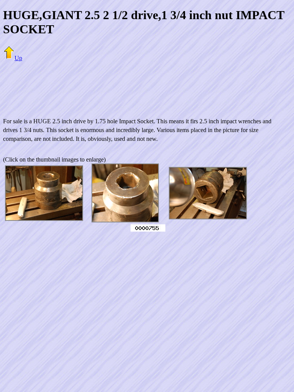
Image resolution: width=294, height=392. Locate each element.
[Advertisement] (147, 85)
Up (18, 58)
